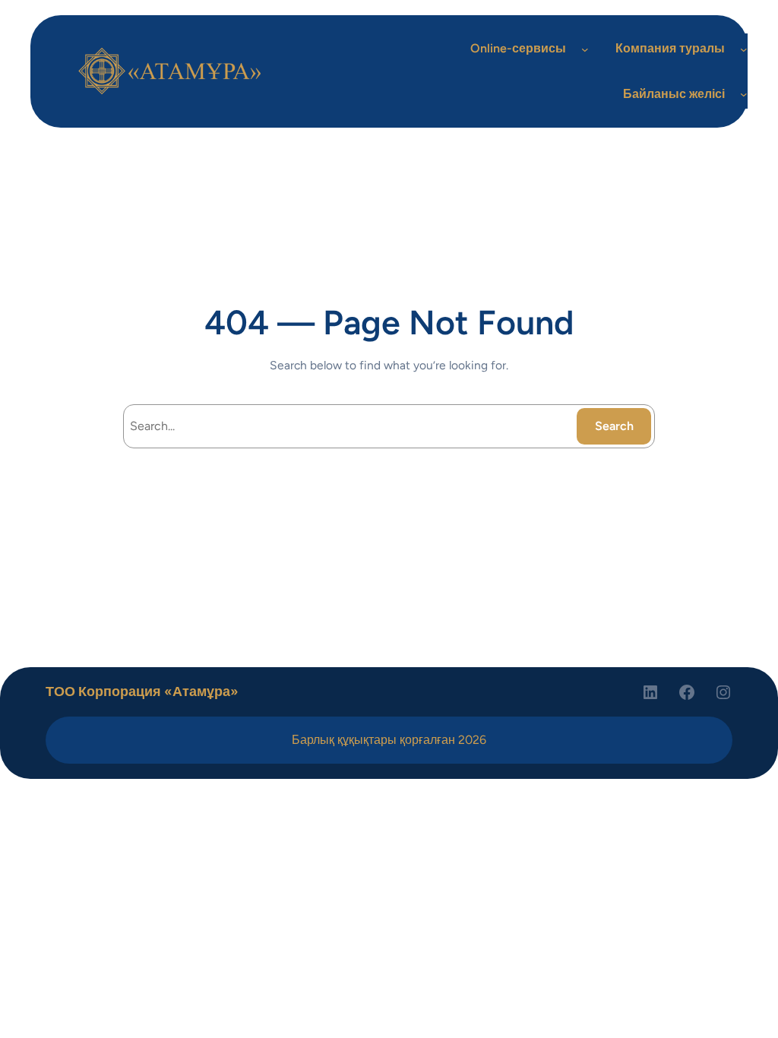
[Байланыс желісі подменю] (744, 94)
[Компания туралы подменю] (744, 48)
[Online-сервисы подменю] (585, 48)
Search (614, 426)
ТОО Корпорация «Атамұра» (142, 691)
